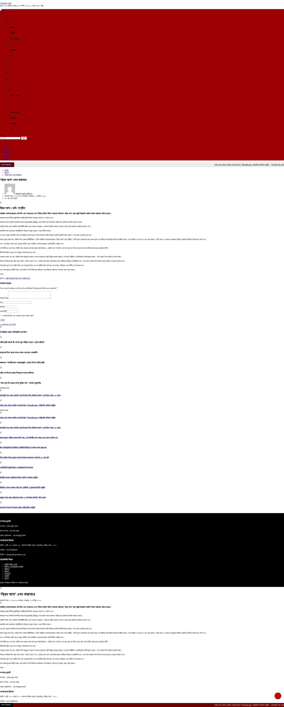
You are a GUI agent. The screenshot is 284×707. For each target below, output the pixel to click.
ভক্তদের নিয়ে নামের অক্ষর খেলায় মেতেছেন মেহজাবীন (19, 352)
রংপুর (6, 154)
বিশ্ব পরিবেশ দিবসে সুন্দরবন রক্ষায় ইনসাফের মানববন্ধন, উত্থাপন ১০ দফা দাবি (24, 457)
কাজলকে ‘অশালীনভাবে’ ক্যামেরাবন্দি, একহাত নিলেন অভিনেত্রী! (22, 362)
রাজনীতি (12, 33)
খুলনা (6, 145)
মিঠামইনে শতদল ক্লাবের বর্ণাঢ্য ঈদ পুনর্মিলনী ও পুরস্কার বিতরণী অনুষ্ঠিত (22, 487)
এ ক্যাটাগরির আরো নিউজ (8, 324)
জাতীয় (12, 27)
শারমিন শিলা (26, 278)
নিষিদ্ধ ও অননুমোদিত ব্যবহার (13, 566)
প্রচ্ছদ (6, 170)
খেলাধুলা (8, 90)
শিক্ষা (7, 78)
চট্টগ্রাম (6, 147)
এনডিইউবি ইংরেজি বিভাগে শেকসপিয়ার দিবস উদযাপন (16, 467)
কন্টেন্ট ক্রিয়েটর (10, 278)
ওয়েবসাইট (3, 311)
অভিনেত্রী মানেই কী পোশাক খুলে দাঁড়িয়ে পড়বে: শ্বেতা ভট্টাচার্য (22, 342)
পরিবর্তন (6, 569)
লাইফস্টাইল (9, 73)
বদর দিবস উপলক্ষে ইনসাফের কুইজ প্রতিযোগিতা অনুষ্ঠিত (17, 507)
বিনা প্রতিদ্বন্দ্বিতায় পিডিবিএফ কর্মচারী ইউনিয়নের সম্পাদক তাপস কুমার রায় (23, 447)
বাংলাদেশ (8, 22)
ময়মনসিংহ (7, 152)
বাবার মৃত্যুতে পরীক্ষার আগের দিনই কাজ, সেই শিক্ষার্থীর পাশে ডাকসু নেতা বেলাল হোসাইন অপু (29, 438)
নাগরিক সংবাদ (14, 112)
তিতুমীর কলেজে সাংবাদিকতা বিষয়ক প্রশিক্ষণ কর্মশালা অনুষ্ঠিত (19, 477)
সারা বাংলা (13, 50)
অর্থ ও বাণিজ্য (14, 39)
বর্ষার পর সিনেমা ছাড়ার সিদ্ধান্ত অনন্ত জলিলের (17, 372)
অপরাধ (8, 61)
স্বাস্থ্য (8, 101)
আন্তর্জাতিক (9, 56)
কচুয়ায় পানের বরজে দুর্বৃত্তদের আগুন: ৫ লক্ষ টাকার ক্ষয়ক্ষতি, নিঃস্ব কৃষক (23, 497)
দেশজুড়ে (8, 44)
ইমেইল (2, 307)
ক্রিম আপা (18, 278)
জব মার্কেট (13, 124)
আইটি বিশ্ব (9, 67)
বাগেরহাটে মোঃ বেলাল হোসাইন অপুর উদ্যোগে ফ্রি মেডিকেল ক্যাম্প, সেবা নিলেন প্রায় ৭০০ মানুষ (30, 395)
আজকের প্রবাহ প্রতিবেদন (23, 194)
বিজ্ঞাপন (7, 571)
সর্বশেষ (8, 16)
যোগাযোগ (7, 573)
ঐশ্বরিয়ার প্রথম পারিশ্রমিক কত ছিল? (13, 332)
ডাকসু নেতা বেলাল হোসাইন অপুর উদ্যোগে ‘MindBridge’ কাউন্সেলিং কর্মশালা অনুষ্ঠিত (224, 165)
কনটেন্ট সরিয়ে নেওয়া (10, 564)
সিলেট (6, 159)
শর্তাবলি (6, 576)
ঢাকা (5, 143)
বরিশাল (6, 150)
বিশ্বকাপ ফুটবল (15, 95)
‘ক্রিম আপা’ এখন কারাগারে (12, 175)
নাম (1, 302)
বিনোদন (8, 84)
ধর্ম (11, 129)
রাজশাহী (6, 157)
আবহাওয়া (13, 118)
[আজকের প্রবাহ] (5, 3)
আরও (7, 107)
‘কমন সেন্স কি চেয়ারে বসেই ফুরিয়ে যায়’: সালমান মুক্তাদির (20, 383)
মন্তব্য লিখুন (4, 298)
